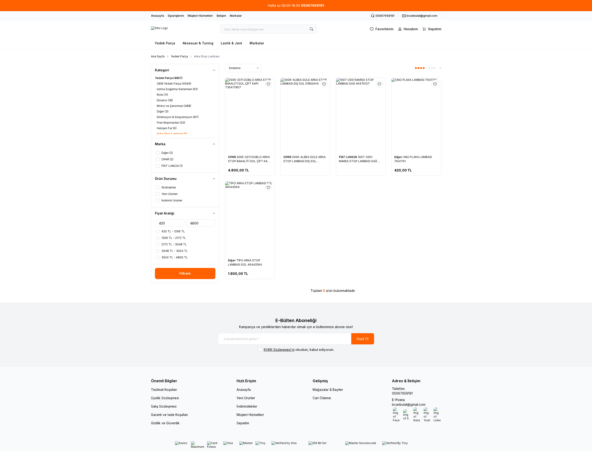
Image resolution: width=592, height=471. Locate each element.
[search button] (311, 29)
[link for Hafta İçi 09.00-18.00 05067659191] (296, 5)
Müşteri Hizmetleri (200, 15)
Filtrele (185, 273)
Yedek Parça (165, 43)
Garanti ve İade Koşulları (169, 415)
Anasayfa (157, 15)
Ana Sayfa (158, 56)
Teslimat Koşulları (164, 390)
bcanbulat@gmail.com (408, 404)
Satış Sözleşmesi (164, 406)
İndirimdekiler (247, 406)
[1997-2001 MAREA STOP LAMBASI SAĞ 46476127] (361, 115)
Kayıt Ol (362, 339)
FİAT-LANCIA (348, 157)
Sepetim (243, 423)
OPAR (232, 157)
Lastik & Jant (231, 43)
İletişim (221, 15)
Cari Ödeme (322, 398)
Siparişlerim (176, 15)
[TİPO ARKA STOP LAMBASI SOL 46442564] (250, 218)
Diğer (398, 157)
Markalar (236, 15)
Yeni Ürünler (246, 398)
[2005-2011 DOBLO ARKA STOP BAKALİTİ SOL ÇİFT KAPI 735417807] (250, 115)
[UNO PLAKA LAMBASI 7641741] (416, 115)
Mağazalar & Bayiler (328, 390)
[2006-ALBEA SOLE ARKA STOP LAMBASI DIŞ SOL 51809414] (305, 115)
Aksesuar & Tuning (198, 43)
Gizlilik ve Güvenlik (165, 423)
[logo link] (159, 29)
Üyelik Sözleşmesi (165, 398)
